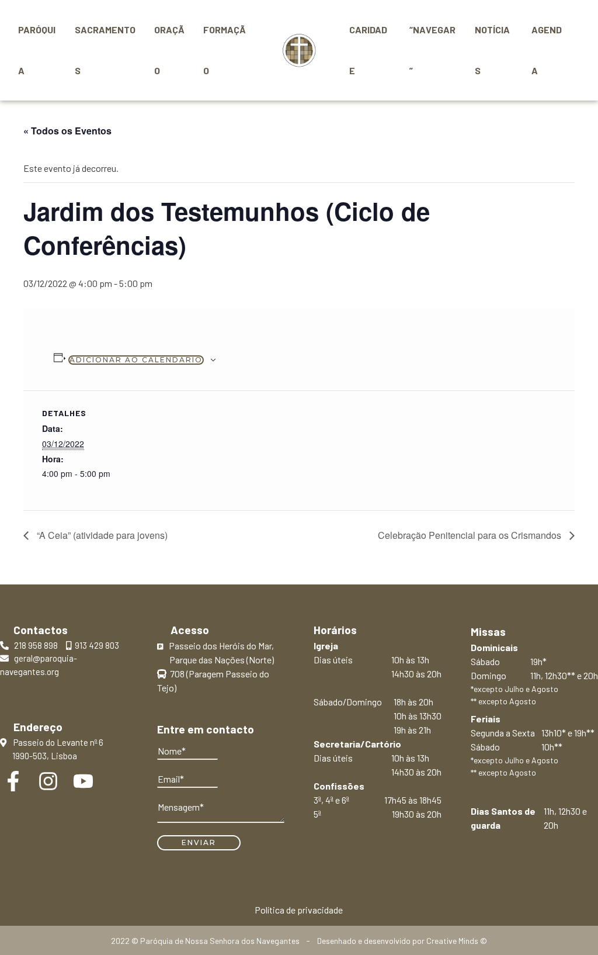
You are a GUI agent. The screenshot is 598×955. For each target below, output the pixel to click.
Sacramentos (105, 50)
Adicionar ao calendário (136, 359)
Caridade (368, 50)
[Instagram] (48, 781)
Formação (224, 50)
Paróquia (36, 50)
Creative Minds (452, 941)
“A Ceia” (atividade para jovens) (101, 535)
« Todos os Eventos (67, 130)
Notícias (492, 50)
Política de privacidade (299, 909)
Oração (169, 50)
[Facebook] (13, 781)
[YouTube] (83, 781)
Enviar (199, 842)
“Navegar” (432, 50)
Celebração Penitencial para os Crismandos (471, 535)
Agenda (546, 50)
